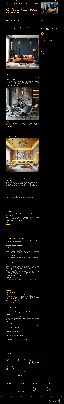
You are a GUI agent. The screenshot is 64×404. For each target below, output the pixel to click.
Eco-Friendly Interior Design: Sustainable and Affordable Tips (22, 369)
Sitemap (58, 401)
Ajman (47, 387)
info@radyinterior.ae (8, 0)
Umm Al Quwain (49, 389)
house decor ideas (13, 346)
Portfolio (34, 387)
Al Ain (47, 391)
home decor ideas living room (10, 346)
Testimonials (34, 389)
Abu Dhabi (48, 388)
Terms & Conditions (54, 401)
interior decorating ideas (17, 346)
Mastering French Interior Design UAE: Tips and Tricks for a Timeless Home (11, 368)
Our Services (34, 386)
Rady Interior (20, 302)
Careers (34, 390)
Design (24, 367)
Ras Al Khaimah (49, 390)
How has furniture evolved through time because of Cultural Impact (34, 363)
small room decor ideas (20, 346)
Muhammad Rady (8, 8)
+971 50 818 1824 (14, 0)
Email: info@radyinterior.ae (21, 389)
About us (34, 385)
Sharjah (48, 386)
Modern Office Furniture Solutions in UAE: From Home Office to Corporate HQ (51, 20)
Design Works (34, 388)
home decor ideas (7, 346)
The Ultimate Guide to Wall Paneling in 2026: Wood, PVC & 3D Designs (51, 29)
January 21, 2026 (48, 30)
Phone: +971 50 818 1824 (21, 391)
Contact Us (34, 391)
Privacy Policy (49, 401)
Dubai (47, 385)
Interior (12, 8)
